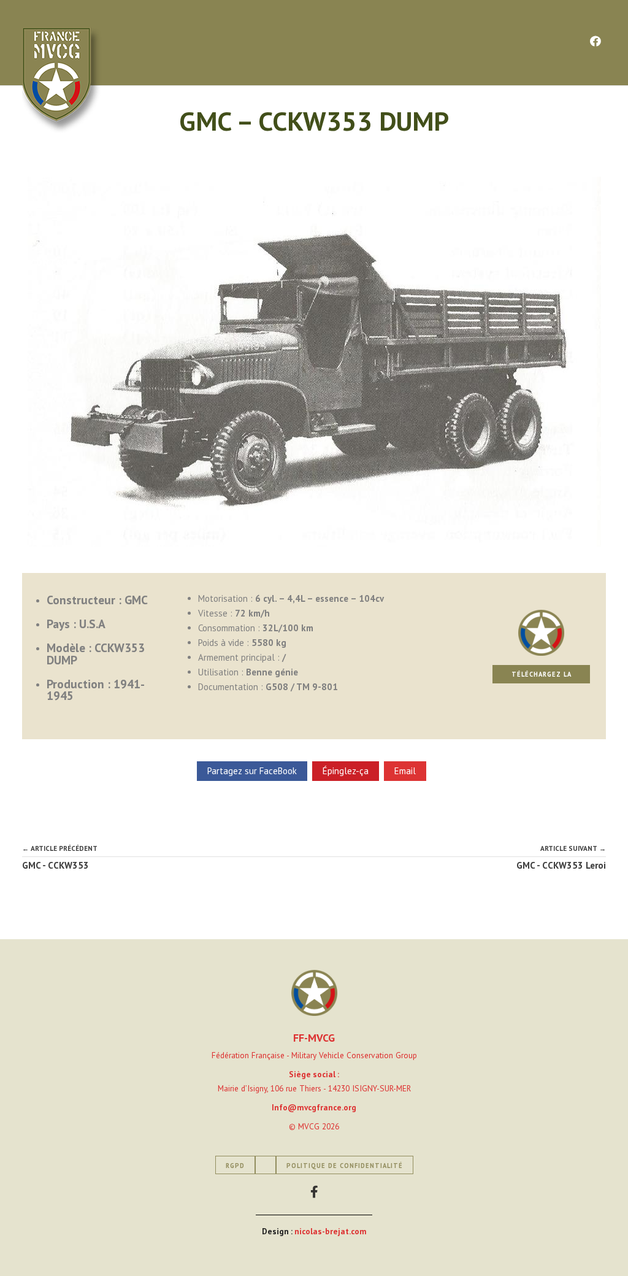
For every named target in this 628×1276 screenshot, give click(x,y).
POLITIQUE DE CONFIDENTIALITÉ (344, 1165)
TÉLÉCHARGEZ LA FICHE (541, 676)
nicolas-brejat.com (330, 1231)
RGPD (235, 1165)
